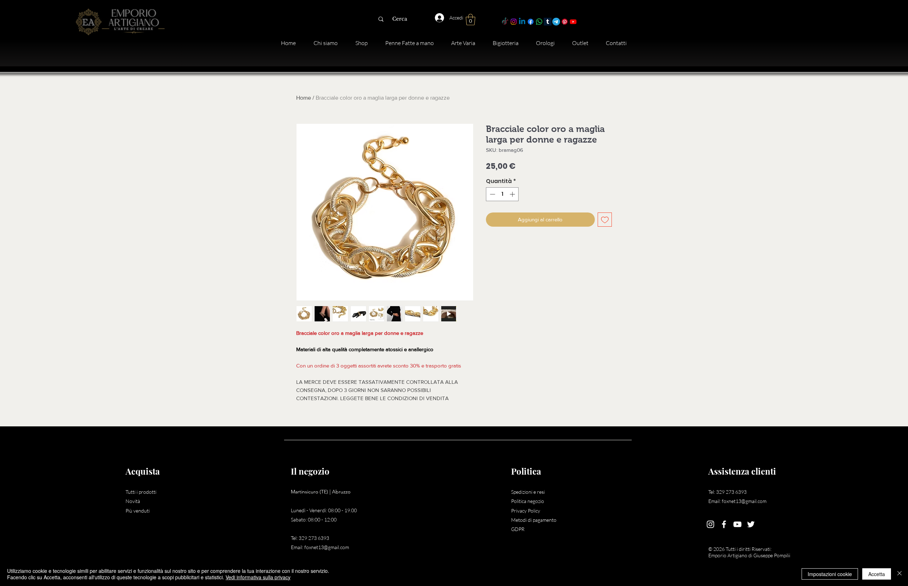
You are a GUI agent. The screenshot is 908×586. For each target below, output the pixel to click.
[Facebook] (531, 22)
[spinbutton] (502, 194)
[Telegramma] (556, 22)
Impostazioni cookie (830, 573)
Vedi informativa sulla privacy (258, 577)
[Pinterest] (565, 22)
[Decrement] (492, 194)
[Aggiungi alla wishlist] (605, 219)
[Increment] (513, 194)
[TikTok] (505, 22)
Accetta (876, 573)
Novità (133, 501)
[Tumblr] (548, 22)
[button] (470, 19)
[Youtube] (573, 22)
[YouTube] (737, 524)
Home (303, 98)
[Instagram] (513, 22)
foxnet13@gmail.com (326, 547)
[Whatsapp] (539, 22)
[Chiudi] (899, 574)
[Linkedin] (522, 22)
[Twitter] (751, 524)
